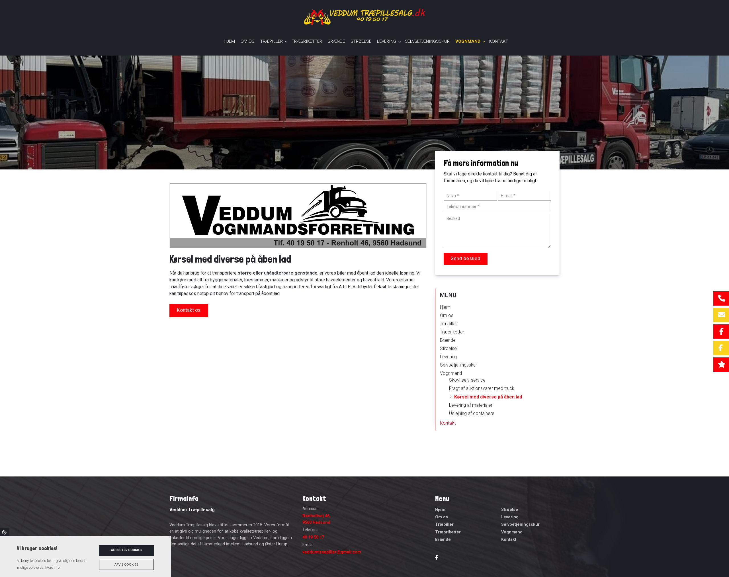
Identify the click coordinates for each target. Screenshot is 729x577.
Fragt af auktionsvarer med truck (481, 388)
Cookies (4, 532)
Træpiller (448, 323)
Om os (446, 315)
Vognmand (451, 373)
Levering (448, 356)
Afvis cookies (126, 564)
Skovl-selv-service (467, 380)
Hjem (445, 307)
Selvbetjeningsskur (458, 365)
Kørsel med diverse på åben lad (488, 397)
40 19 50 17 (313, 537)
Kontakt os (189, 310)
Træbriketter (452, 332)
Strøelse (448, 348)
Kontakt (448, 423)
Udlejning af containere (471, 413)
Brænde (448, 340)
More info (52, 567)
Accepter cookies (126, 550)
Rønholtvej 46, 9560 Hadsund (316, 519)
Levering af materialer (470, 405)
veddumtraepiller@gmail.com (331, 552)
